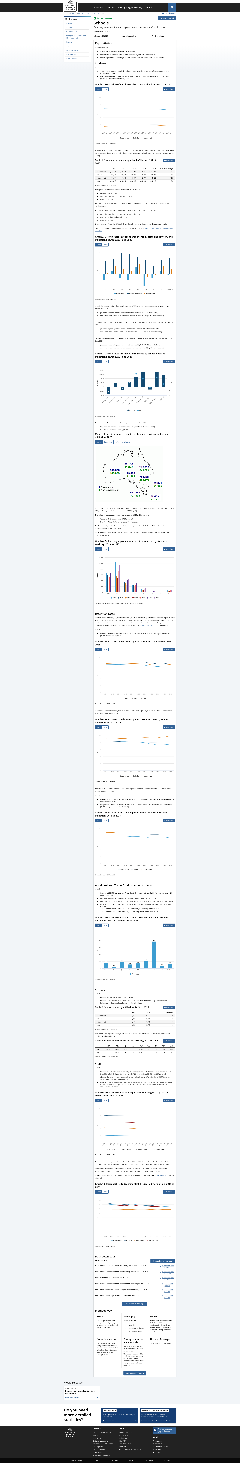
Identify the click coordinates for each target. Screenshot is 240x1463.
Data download (168, 18)
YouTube (158, 1452)
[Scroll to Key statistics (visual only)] (113, 43)
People (80, 13)
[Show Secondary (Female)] (158, 1151)
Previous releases (158, 36)
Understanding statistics (101, 1455)
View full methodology (134, 1373)
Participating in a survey (130, 7)
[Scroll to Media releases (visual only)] (84, 1383)
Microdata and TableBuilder (103, 1444)
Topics (95, 1435)
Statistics (98, 7)
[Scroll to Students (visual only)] (108, 63)
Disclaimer (114, 1460)
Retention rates (71, 31)
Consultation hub (124, 1444)
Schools (96, 13)
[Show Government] (123, 140)
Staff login (167, 1460)
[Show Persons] (143, 700)
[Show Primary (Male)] (110, 1151)
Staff (67, 46)
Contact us (122, 1447)
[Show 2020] (120, 600)
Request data (97, 1452)
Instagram (158, 1444)
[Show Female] (133, 700)
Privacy (131, 1460)
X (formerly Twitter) (161, 1447)
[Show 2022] (135, 600)
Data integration (99, 1449)
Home (66, 13)
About (149, 7)
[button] (172, 7)
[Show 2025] (156, 600)
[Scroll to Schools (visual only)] (106, 990)
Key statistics (70, 23)
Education (88, 13)
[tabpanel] (135, 475)
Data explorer (98, 1447)
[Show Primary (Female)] (125, 1151)
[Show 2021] (127, 600)
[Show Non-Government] (134, 295)
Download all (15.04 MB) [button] (163, 1261)
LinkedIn (158, 1449)
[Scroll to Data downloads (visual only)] (117, 1256)
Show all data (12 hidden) (134, 1304)
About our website (125, 1433)
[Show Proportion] (135, 976)
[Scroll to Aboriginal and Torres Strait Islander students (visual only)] (154, 885)
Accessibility (149, 1460)
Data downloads (72, 50)
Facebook (158, 1441)
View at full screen (124, 442)
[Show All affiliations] (149, 295)
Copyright (96, 1460)
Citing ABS (122, 1441)
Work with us (123, 1435)
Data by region (98, 1438)
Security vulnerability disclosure (129, 1449)
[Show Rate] (139, 412)
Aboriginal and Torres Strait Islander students (76, 37)
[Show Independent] (146, 140)
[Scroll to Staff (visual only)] (103, 1064)
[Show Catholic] (135, 140)
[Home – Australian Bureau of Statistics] (70, 1433)
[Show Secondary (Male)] (141, 1151)
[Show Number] (131, 412)
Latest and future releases (102, 1433)
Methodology (71, 54)
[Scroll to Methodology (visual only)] (113, 1311)
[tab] (98, 89)
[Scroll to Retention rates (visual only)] (116, 614)
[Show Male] (125, 700)
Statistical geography (100, 1441)
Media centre (123, 1438)
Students (69, 27)
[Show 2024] (149, 600)
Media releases (71, 59)
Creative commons (75, 1460)
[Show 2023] (142, 600)
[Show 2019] (113, 600)
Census (110, 7)
